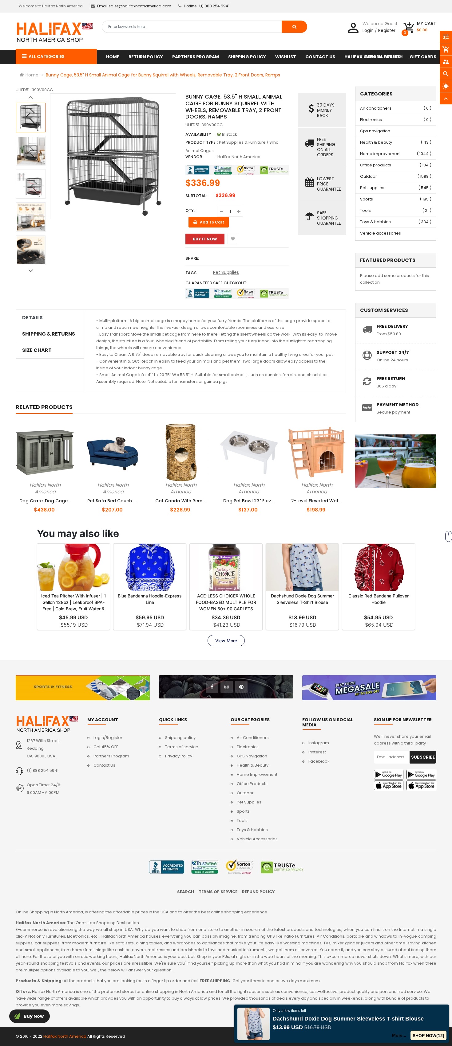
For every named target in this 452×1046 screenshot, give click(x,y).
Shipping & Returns (48, 334)
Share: (192, 258)
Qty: (190, 210)
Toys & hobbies (375, 222)
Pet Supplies (226, 272)
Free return (391, 378)
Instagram (318, 743)
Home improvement (380, 154)
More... (399, 1035)
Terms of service (181, 747)
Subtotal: (196, 196)
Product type (200, 142)
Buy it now (205, 239)
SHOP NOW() (428, 1035)
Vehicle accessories (380, 233)
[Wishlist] (233, 239)
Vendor (193, 157)
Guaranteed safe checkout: (216, 283)
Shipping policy (180, 738)
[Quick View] (55, 483)
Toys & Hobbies (252, 830)
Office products (375, 165)
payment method (398, 405)
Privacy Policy (178, 756)
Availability (198, 134)
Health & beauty (376, 142)
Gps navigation (375, 131)
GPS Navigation (252, 756)
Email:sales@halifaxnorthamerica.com (134, 6)
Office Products (252, 784)
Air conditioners (375, 108)
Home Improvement (257, 774)
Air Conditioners (253, 738)
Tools (365, 210)
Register (386, 30)
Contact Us (104, 765)
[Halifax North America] (47, 723)
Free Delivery (392, 326)
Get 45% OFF (105, 747)
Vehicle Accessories (257, 839)
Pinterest (317, 752)
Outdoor (368, 176)
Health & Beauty (252, 765)
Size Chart (37, 350)
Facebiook (319, 761)
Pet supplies (372, 188)
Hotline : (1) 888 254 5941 (206, 6)
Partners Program (111, 756)
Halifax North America (238, 157)
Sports (366, 199)
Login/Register (107, 738)
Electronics (371, 119)
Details (32, 317)
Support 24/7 (393, 352)
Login (368, 30)
